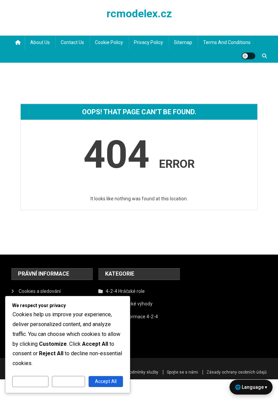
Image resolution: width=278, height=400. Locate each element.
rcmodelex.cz (139, 13)
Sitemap (183, 42)
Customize (30, 381)
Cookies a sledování (40, 291)
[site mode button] (248, 56)
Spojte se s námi (182, 372)
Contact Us (72, 42)
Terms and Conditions (227, 42)
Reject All (69, 381)
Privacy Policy (148, 42)
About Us (40, 42)
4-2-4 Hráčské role (125, 291)
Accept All (106, 381)
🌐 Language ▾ (251, 387)
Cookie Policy (109, 42)
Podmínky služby (142, 372)
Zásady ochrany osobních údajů (236, 372)
